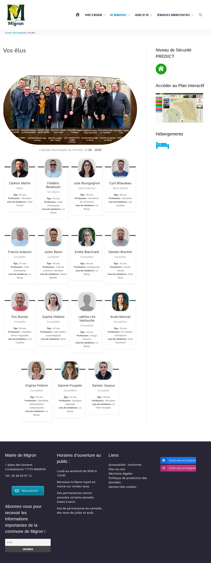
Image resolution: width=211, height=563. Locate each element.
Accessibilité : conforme (125, 465)
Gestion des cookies (122, 487)
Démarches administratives (173, 15)
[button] (200, 15)
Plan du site (117, 469)
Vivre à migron (93, 15)
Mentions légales (120, 473)
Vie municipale (118, 15)
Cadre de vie (142, 15)
